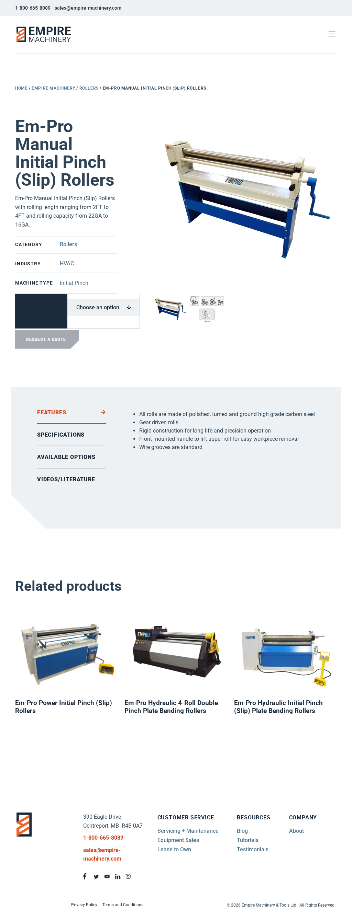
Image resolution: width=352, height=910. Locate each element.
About (296, 831)
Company (303, 817)
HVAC (67, 263)
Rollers (89, 88)
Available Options (66, 457)
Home (21, 88)
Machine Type (34, 283)
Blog (242, 831)
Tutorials (247, 840)
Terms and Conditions (122, 904)
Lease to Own (174, 849)
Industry (28, 263)
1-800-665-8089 (33, 8)
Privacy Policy (84, 904)
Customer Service (185, 817)
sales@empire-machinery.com (88, 8)
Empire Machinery (53, 88)
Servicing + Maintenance (188, 831)
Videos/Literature (66, 479)
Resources (253, 817)
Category (28, 244)
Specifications (61, 434)
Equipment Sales (178, 840)
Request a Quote (46, 339)
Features (51, 412)
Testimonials (252, 849)
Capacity (35, 310)
